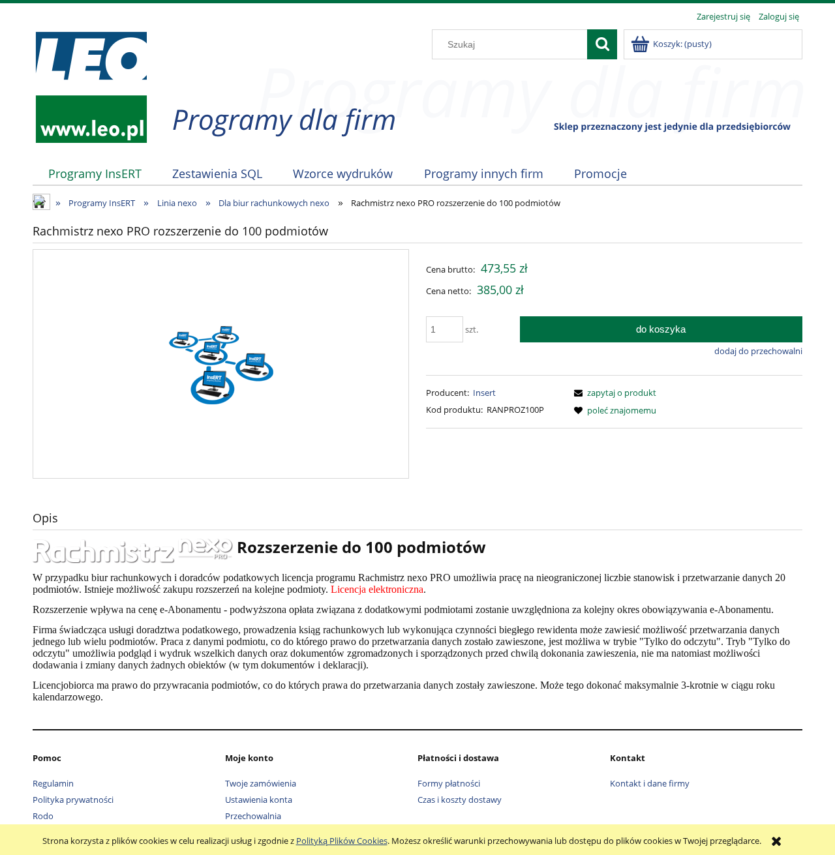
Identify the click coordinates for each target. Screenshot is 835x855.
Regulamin (53, 783)
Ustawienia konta (258, 799)
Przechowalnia (253, 816)
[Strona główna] (91, 85)
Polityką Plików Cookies (341, 841)
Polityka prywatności (73, 799)
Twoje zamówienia (260, 783)
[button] (613, 392)
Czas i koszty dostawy (460, 799)
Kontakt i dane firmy (650, 783)
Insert (484, 392)
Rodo (43, 816)
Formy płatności (449, 783)
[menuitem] (95, 173)
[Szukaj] (602, 44)
